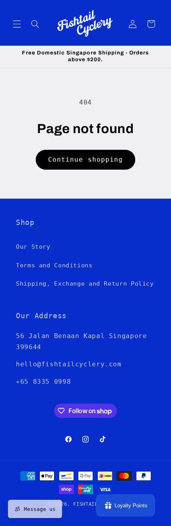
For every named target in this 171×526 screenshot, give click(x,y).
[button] (17, 24)
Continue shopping (85, 159)
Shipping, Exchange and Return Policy (85, 283)
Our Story (33, 246)
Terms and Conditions (54, 265)
